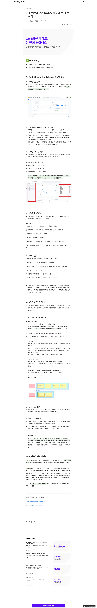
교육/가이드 (29, 8)
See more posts (67, 538)
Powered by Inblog (81, 602)
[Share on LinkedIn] (67, 24)
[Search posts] (83, 2)
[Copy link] (70, 24)
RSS (75, 602)
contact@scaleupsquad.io (35, 505)
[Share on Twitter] (64, 24)
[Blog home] (16, 2)
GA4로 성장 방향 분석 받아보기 (48, 605)
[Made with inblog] (89, 606)
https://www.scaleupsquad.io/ (36, 501)
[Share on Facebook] (62, 24)
